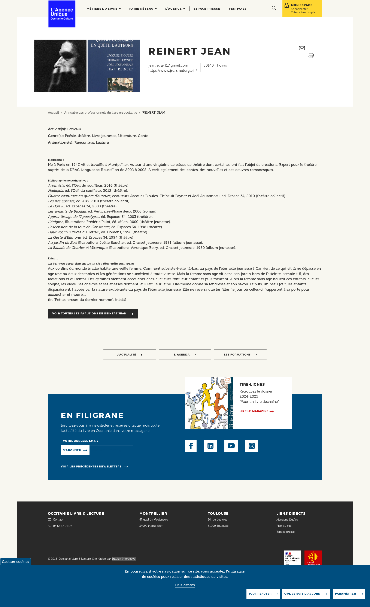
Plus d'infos (185, 585)
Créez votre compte (303, 12)
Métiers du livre (103, 8)
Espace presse (207, 8)
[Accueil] (62, 14)
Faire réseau (142, 8)
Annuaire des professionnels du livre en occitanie (100, 113)
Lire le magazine (254, 411)
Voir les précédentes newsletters (91, 466)
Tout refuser (260, 593)
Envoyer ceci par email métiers (310, 48)
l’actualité (126, 354)
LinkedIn (210, 446)
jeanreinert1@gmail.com (168, 65)
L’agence (174, 8)
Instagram (251, 446)
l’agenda (182, 354)
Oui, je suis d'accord (302, 593)
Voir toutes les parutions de (89, 313)
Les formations (237, 354)
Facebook (191, 446)
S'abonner (72, 450)
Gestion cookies (15, 561)
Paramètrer (346, 593)
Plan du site (283, 525)
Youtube (231, 446)
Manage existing (107, 450)
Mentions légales (287, 519)
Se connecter (299, 8)
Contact (58, 519)
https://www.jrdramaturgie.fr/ (172, 70)
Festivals (238, 8)
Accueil (53, 113)
